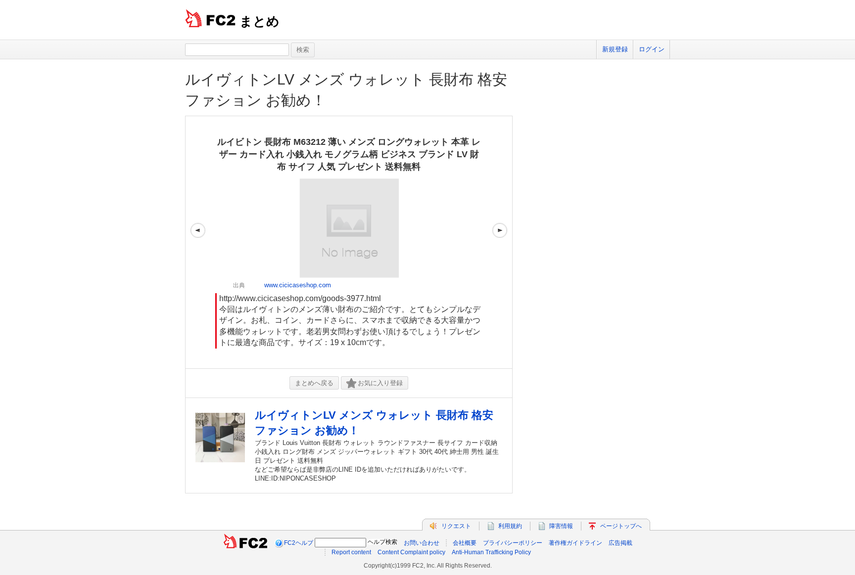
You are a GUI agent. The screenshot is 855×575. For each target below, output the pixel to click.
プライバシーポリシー (512, 542)
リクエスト (456, 526)
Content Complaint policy (411, 552)
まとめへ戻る (314, 383)
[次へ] (499, 242)
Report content (351, 552)
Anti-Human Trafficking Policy (491, 552)
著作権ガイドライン (575, 542)
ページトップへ (621, 526)
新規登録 (615, 49)
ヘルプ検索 (382, 542)
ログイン (652, 49)
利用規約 (510, 526)
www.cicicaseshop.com (297, 285)
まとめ (259, 21)
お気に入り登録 (380, 383)
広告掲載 (620, 542)
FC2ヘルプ (298, 542)
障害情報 (561, 526)
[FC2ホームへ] (245, 542)
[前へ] (197, 242)
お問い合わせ (421, 542)
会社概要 (464, 542)
